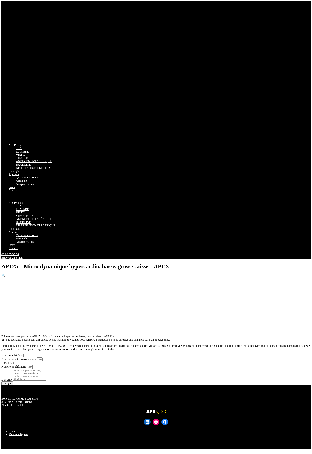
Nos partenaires (25, 184)
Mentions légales (18, 434)
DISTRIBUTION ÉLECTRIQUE (35, 167)
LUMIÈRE (22, 151)
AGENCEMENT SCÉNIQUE (34, 161)
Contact (13, 190)
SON (19, 148)
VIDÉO (20, 154)
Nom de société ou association (19, 359)
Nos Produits (16, 145)
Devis (12, 187)
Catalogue (14, 171)
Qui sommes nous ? (27, 177)
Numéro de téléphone (14, 366)
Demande (7, 379)
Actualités (21, 180)
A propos (14, 174)
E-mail (5, 362)
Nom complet (9, 355)
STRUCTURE (24, 158)
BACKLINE (23, 164)
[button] (156, 196)
